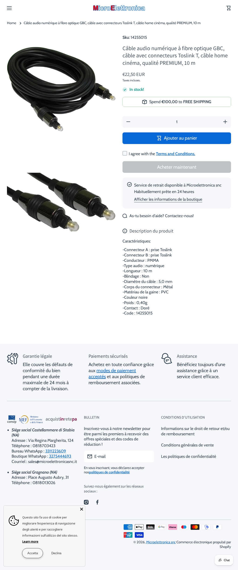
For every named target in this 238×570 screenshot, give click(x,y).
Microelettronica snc (161, 542)
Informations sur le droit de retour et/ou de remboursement (195, 431)
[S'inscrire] (148, 456)
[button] (228, 8)
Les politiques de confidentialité (188, 456)
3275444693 (60, 456)
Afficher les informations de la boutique (168, 199)
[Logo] (119, 8)
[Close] (81, 509)
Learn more (30, 541)
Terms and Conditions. (175, 153)
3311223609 (55, 451)
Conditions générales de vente (187, 444)
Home (11, 23)
